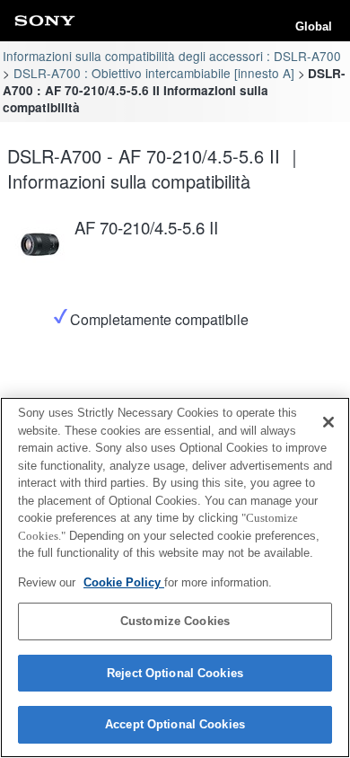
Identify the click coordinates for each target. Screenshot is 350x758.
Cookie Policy (123, 582)
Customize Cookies (175, 621)
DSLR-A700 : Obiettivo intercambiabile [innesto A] (153, 73)
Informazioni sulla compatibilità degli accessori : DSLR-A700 (172, 56)
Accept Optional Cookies (175, 724)
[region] (175, 577)
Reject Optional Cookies (175, 673)
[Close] (328, 422)
